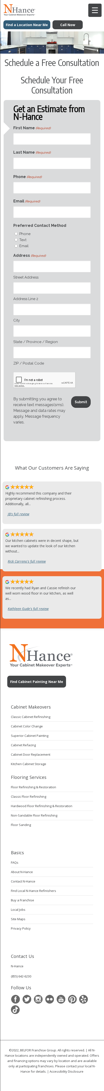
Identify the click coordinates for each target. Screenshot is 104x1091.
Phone (27, 176)
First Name (32, 128)
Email (26, 201)
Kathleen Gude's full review (28, 608)
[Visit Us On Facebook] (15, 999)
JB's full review (18, 514)
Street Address (25, 277)
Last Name (32, 152)
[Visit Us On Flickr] (49, 999)
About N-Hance (22, 872)
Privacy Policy (21, 928)
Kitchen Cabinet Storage (28, 764)
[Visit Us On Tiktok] (15, 1009)
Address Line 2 (25, 299)
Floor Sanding (21, 825)
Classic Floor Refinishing (28, 796)
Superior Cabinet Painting (29, 735)
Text (22, 240)
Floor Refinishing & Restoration (33, 787)
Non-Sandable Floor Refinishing (34, 815)
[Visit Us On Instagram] (38, 999)
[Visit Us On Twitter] (26, 999)
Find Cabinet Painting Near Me (36, 681)
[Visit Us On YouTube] (60, 999)
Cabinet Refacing (23, 745)
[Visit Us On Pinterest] (72, 999)
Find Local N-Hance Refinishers (33, 891)
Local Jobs (18, 909)
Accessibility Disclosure (66, 1071)
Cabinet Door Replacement (30, 754)
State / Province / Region (35, 342)
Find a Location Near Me (27, 24)
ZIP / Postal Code (28, 363)
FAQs (14, 862)
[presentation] (44, 380)
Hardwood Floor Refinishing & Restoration (41, 806)
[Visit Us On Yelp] (83, 999)
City (16, 320)
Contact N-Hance (23, 881)
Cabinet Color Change (27, 726)
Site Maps (18, 919)
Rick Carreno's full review (27, 561)
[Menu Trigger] (95, 10)
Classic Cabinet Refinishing (30, 717)
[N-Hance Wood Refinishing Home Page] (18, 14)
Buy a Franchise (22, 900)
